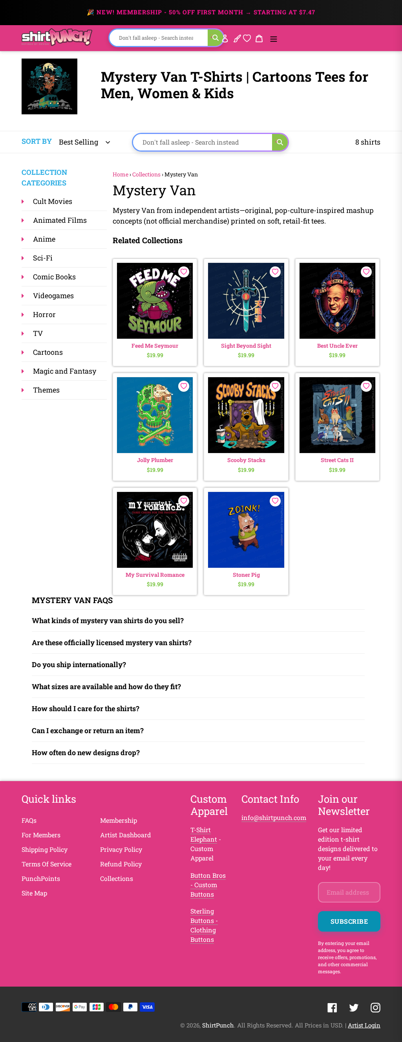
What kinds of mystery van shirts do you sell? (108, 620)
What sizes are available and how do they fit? (106, 686)
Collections (146, 174)
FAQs (29, 820)
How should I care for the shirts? (85, 708)
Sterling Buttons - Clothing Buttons (204, 925)
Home (120, 174)
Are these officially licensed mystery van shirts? (112, 642)
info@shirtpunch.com (273, 817)
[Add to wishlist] (183, 271)
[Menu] (273, 38)
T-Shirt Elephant (203, 834)
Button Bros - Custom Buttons (208, 884)
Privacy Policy (121, 849)
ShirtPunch (218, 1025)
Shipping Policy (45, 849)
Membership (118, 820)
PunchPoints (41, 878)
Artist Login (364, 1025)
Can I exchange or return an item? (88, 730)
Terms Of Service (46, 864)
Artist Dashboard (125, 835)
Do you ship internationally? (79, 664)
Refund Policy (121, 864)
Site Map (34, 893)
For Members (41, 835)
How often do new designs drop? (86, 752)
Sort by (37, 141)
